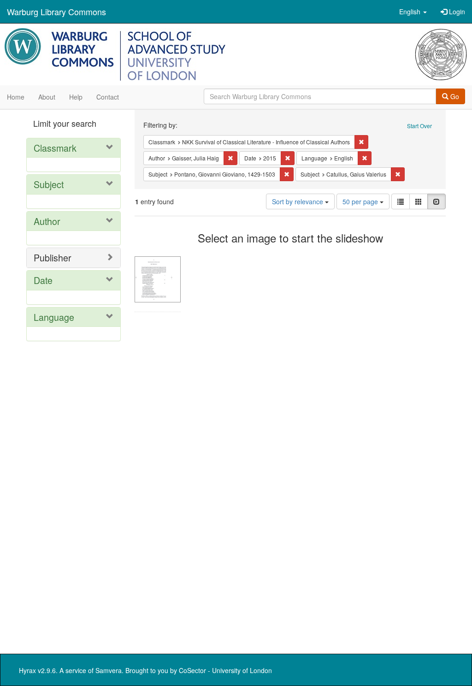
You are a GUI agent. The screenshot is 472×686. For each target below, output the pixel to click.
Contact (107, 96)
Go (453, 96)
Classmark (55, 147)
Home (15, 96)
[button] (413, 11)
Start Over (419, 126)
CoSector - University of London (225, 670)
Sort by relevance (298, 201)
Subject (49, 184)
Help (76, 96)
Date (43, 280)
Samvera (108, 670)
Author (47, 221)
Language (54, 317)
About (46, 96)
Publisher (52, 257)
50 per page (361, 201)
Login (456, 11)
